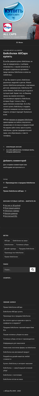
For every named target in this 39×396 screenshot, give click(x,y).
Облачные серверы (12, 210)
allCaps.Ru (18, 50)
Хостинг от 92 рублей (12, 205)
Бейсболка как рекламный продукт (16, 352)
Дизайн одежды (10, 248)
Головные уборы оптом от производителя (18, 339)
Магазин (19, 147)
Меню (21, 42)
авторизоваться (19, 167)
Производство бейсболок (14, 252)
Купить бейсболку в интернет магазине (17, 363)
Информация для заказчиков (14, 343)
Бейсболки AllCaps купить (13, 311)
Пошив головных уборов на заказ (15, 334)
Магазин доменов (11, 213)
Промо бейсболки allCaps (12, 307)
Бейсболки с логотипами (12, 375)
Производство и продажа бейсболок (16, 316)
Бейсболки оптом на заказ (13, 379)
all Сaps (9, 34)
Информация (10, 147)
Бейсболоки (17, 150)
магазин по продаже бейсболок (20, 119)
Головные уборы (28, 150)
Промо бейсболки (11, 256)
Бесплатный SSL (11, 216)
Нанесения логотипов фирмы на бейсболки (19, 347)
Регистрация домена (12, 208)
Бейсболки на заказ (20, 240)
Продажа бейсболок (13, 152)
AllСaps (9, 150)
